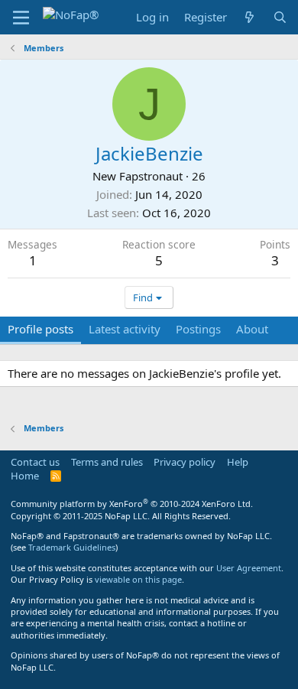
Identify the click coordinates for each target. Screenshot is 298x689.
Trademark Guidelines (71, 547)
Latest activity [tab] (124, 328)
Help (237, 462)
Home (25, 476)
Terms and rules (107, 462)
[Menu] (21, 17)
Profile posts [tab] (40, 328)
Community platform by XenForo (132, 503)
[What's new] (249, 17)
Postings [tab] (198, 328)
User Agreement (248, 568)
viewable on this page (138, 579)
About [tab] (252, 328)
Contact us (35, 462)
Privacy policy (184, 462)
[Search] (280, 17)
